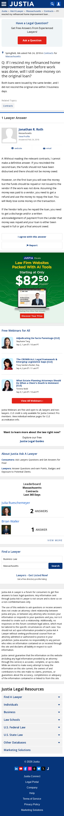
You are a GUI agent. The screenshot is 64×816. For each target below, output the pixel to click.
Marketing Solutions (17, 750)
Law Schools (12, 720)
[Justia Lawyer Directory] (48, 768)
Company (32, 787)
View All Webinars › (32, 400)
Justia (4, 11)
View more (55, 540)
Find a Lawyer (11, 551)
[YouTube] (21, 768)
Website (18, 148)
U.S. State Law (13, 735)
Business (9, 712)
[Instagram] (30, 768)
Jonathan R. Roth (31, 129)
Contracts (48, 11)
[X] (43, 768)
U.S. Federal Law (14, 727)
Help (32, 793)
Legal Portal (32, 782)
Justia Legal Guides (32, 441)
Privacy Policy (32, 804)
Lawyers (6, 468)
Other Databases (15, 742)
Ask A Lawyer (16, 11)
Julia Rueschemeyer (16, 503)
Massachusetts (33, 11)
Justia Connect (32, 776)
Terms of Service (32, 798)
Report (33, 245)
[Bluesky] (39, 768)
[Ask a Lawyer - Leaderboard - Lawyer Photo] (6, 511)
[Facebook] (25, 768)
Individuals (11, 704)
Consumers (8, 459)
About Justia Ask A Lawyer (19, 454)
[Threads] (34, 768)
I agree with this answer (32, 236)
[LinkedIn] (16, 768)
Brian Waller (10, 521)
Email (48, 148)
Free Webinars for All (16, 330)
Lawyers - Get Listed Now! (32, 575)
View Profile (24, 136)
